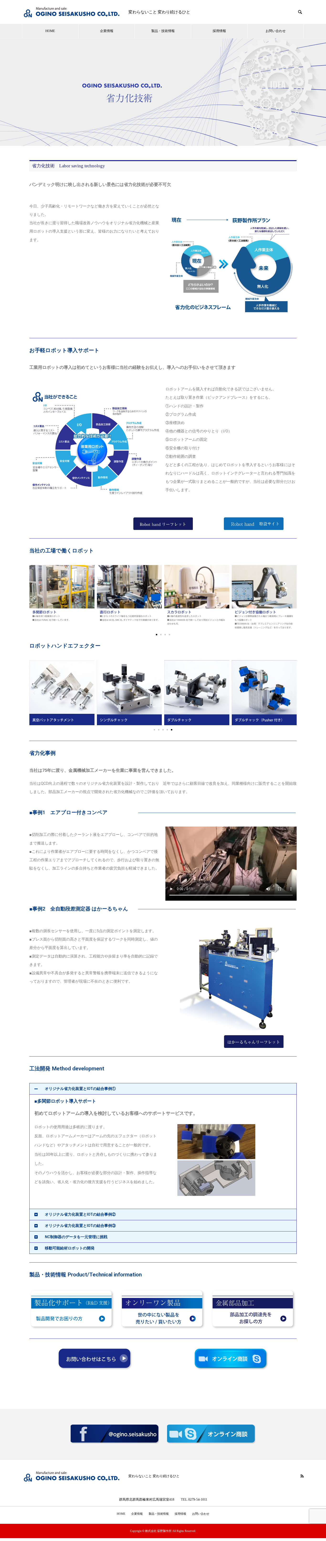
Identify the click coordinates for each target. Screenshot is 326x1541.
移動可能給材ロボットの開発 (70, 1248)
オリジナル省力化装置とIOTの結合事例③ (80, 1225)
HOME (50, 31)
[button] (34, 597)
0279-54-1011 (197, 1499)
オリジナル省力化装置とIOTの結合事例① (80, 1088)
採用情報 (219, 31)
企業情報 (106, 31)
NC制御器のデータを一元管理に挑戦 (76, 1237)
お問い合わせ (276, 31)
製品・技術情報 (163, 31)
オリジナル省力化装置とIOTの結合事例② (80, 1214)
